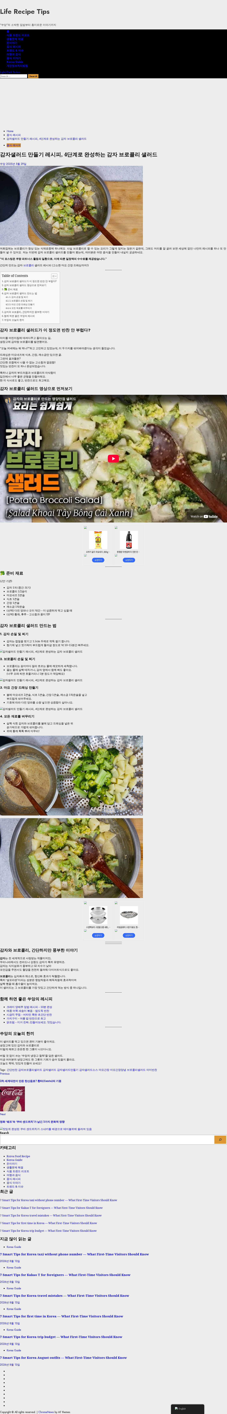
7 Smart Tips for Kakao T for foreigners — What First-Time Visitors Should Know (51, 1208)
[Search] (220, 1140)
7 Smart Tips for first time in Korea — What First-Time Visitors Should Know (48, 1223)
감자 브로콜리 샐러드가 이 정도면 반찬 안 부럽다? (30, 281)
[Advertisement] (113, 103)
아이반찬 (151, 1070)
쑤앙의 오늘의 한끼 (14, 319)
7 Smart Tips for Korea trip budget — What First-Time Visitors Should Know (48, 1231)
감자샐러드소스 (88, 1070)
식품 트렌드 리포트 (18, 35)
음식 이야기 (14, 58)
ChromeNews (46, 1412)
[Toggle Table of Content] (53, 276)
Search (4, 1133)
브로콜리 (28, 265)
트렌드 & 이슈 (15, 50)
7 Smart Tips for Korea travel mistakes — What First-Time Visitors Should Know (51, 1215)
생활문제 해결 (15, 39)
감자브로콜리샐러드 (30, 1070)
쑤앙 (3, 164)
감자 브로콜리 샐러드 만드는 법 (20, 293)
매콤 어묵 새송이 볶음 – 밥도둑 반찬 (28, 1011)
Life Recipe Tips (25, 11)
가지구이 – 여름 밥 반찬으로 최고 (26, 1018)
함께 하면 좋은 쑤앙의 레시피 (19, 315)
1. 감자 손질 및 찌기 (18, 297)
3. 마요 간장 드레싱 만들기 (22, 304)
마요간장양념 (118, 1070)
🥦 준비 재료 (11, 289)
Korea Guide (15, 62)
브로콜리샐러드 (136, 1070)
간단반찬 (12, 1070)
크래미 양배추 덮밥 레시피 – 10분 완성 (29, 1007)
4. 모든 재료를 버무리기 (20, 307)
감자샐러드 (49, 1070)
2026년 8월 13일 (10, 1261)
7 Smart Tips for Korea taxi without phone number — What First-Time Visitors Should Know (58, 1200)
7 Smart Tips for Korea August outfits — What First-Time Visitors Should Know (63, 1357)
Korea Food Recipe (18, 1156)
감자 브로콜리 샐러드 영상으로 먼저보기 (25, 285)
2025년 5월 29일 (16, 164)
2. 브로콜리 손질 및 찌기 (20, 300)
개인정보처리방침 (17, 66)
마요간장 (104, 1070)
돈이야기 (12, 43)
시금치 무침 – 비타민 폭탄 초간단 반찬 (29, 1014)
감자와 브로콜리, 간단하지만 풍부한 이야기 (26, 311)
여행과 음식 (14, 54)
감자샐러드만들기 (67, 1070)
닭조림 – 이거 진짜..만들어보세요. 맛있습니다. (34, 1022)
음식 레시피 (14, 47)
